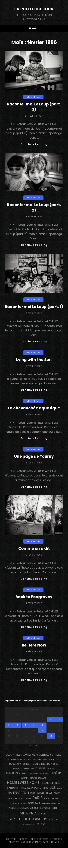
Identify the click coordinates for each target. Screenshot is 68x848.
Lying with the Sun (34, 359)
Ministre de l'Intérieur (41, 793)
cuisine (40, 768)
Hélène (45, 783)
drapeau (23, 773)
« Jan (31, 745)
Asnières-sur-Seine (50, 754)
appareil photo (30, 755)
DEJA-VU (51, 768)
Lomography (34, 788)
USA (57, 819)
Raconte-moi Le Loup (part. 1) (34, 306)
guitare (24, 778)
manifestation (18, 793)
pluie (9, 803)
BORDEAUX (15, 763)
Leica (23, 788)
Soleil (44, 813)
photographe (52, 798)
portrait (34, 803)
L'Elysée (55, 783)
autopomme (40, 759)
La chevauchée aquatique (34, 408)
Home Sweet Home (23, 782)
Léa (45, 787)
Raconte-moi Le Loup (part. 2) (34, 207)
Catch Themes (51, 842)
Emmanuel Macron (39, 773)
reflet (55, 808)
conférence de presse (45, 763)
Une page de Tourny (34, 456)
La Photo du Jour (33, 9)
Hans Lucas (38, 778)
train (50, 819)
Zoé (43, 824)
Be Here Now (34, 645)
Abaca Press (14, 754)
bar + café (54, 759)
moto (57, 793)
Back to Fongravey (33, 596)
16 (42, 730)
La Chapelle (12, 788)
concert (27, 764)
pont (23, 803)
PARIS (37, 797)
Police (16, 803)
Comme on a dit (34, 548)
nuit (21, 798)
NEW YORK (12, 798)
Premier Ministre (51, 803)
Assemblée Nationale (19, 759)
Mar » (37, 745)
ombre (28, 798)
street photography (28, 819)
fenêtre (56, 773)
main (59, 788)
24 (50, 736)
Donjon (11, 773)
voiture (26, 824)
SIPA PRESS (30, 813)
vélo (36, 824)
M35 (52, 788)
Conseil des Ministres (23, 768)
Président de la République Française (29, 808)
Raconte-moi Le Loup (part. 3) (34, 106)
